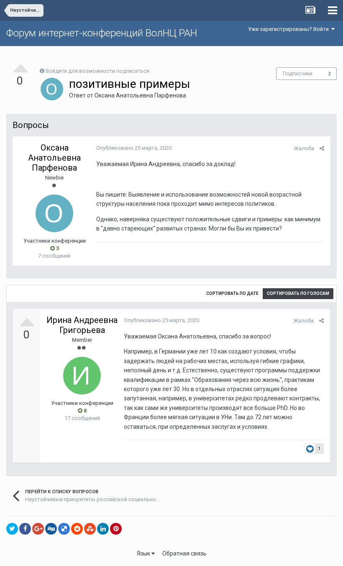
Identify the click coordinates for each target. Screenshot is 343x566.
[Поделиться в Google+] (38, 529)
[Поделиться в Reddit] (77, 529)
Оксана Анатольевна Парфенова (140, 95)
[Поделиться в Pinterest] (116, 529)
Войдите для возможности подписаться (97, 71)
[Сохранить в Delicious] (64, 529)
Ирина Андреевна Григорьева (82, 325)
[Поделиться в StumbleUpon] (90, 529)
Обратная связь (184, 553)
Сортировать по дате (232, 293)
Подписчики (297, 74)
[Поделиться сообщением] (322, 148)
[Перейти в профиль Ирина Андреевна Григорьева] (82, 375)
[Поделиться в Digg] (51, 529)
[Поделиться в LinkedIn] (103, 529)
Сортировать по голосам (298, 293)
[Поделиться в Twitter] (12, 529)
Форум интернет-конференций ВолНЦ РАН (101, 33)
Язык (144, 553)
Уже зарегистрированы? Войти (289, 29)
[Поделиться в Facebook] (25, 529)
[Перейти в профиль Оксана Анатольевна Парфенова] (52, 89)
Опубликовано (134, 148)
